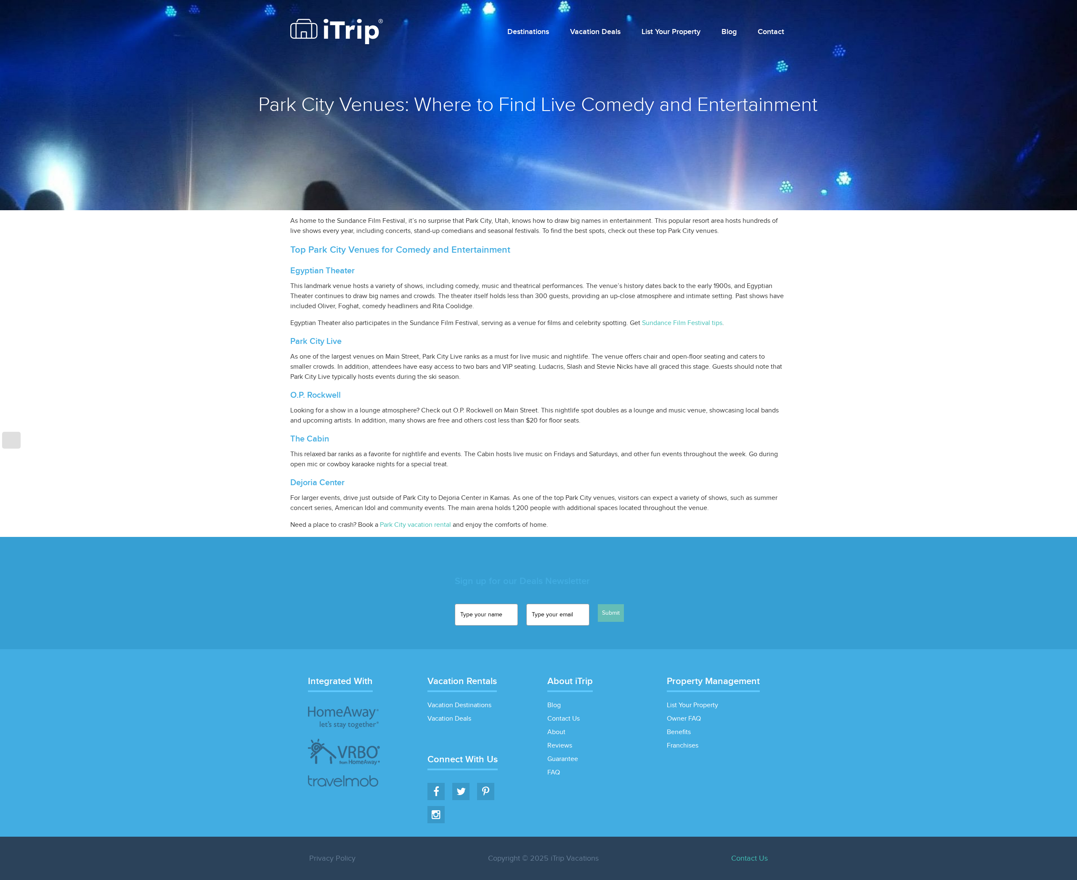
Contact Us (563, 719)
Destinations (528, 32)
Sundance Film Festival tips (682, 323)
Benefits (679, 732)
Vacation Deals (595, 32)
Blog (729, 32)
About (556, 732)
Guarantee (562, 759)
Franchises (682, 746)
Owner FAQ (684, 719)
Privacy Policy (332, 858)
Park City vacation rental (415, 525)
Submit (611, 613)
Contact (771, 32)
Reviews (559, 746)
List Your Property (671, 32)
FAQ (553, 773)
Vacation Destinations (459, 705)
